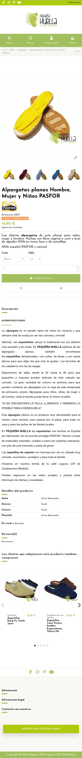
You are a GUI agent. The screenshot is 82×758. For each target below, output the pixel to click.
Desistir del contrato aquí (41, 729)
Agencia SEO (37, 754)
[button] (35, 645)
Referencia (7, 215)
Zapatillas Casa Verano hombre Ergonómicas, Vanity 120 (54, 626)
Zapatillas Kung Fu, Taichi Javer (16, 621)
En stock (7, 523)
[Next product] (79, 51)
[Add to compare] (61, 288)
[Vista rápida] (25, 610)
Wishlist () (75, 2)
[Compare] (21, 610)
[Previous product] (77, 51)
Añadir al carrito (43, 278)
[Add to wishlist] (21, 288)
